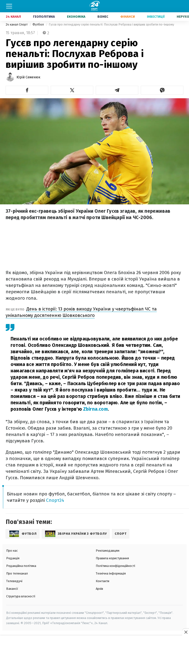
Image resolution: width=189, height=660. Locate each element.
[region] (94, 648)
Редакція (12, 558)
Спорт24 (55, 500)
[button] (27, 90)
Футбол (38, 24)
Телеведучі (14, 581)
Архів (99, 588)
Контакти (102, 581)
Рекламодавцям (107, 550)
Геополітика (44, 16)
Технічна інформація (111, 573)
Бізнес (102, 16)
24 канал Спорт (17, 24)
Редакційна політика (21, 566)
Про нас (12, 550)
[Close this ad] (185, 632)
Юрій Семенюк (28, 77)
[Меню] (9, 6)
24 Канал (13, 16)
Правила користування (112, 558)
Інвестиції (156, 16)
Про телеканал (17, 573)
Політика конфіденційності (115, 566)
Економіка (76, 16)
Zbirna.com (95, 409)
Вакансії (12, 588)
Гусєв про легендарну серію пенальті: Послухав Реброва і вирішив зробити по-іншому (111, 24)
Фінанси (127, 16)
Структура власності (20, 596)
